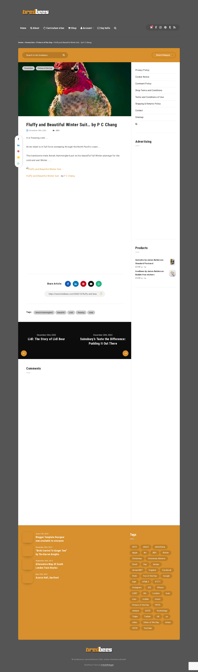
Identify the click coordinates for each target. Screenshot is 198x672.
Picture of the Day (44, 42)
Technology (162, 611)
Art (145, 552)
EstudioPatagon (107, 665)
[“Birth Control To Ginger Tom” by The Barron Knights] (27, 551)
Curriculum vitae (55, 28)
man (134, 599)
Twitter (147, 616)
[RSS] (174, 27)
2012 (134, 547)
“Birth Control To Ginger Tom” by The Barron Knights (51, 552)
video (134, 622)
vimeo (168, 622)
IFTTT (158, 581)
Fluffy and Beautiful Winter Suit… (43, 176)
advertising (160, 547)
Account (87, 28)
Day (145, 564)
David (134, 564)
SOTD (147, 611)
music (158, 599)
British (166, 552)
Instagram (137, 587)
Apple (135, 552)
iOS (149, 587)
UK (158, 616)
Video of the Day (151, 622)
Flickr (134, 576)
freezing (81, 313)
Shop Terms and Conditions (148, 90)
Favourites (30, 42)
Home (23, 28)
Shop (73, 28)
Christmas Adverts (156, 558)
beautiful (61, 313)
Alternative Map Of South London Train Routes (49, 566)
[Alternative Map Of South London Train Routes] (27, 564)
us (167, 616)
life (145, 593)
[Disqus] (74, 407)
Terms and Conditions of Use (149, 97)
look (168, 593)
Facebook (166, 570)
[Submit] (64, 54)
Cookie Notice (142, 77)
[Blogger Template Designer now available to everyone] (27, 537)
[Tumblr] (170, 27)
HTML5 (145, 581)
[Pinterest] (165, 27)
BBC (155, 552)
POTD (157, 605)
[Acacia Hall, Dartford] (27, 578)
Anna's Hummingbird (44, 313)
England (152, 570)
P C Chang (69, 176)
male (91, 313)
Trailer (135, 616)
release (135, 611)
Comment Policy (143, 83)
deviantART (137, 570)
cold (71, 313)
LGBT (134, 593)
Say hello (105, 28)
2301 (57, 130)
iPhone (160, 587)
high (134, 581)
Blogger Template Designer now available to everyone (50, 539)
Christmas (137, 558)
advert (146, 547)
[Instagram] (160, 27)
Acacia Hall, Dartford (47, 577)
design (156, 564)
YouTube (148, 628)
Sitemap (139, 117)
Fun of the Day (150, 576)
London (156, 593)
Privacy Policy (142, 70)
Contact (139, 110)
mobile (146, 599)
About (35, 28)
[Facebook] (156, 27)
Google (166, 576)
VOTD (135, 628)
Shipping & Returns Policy (148, 103)
